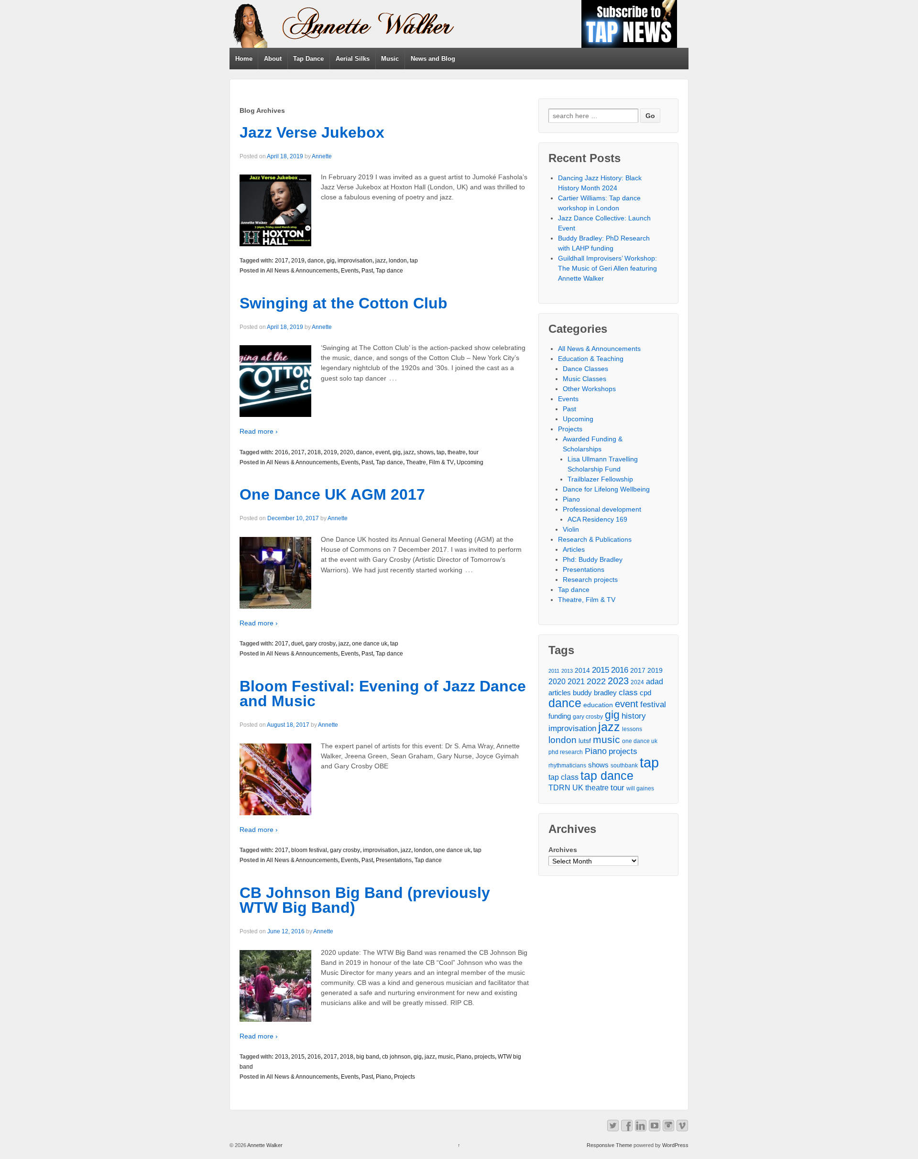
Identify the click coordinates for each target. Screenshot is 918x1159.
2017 (281, 260)
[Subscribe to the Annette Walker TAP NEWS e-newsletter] (629, 23)
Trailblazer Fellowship (600, 479)
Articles (574, 549)
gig (331, 260)
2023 (618, 681)
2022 (596, 681)
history (634, 716)
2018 (314, 452)
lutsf (585, 740)
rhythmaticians (567, 765)
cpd (645, 693)
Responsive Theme (609, 1145)
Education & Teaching (590, 358)
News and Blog (433, 58)
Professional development (602, 509)
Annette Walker (264, 1145)
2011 (553, 671)
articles (559, 693)
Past (367, 270)
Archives (562, 849)
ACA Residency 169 (597, 519)
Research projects (590, 579)
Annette (322, 156)
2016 (281, 452)
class (628, 692)
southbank (624, 765)
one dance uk (369, 643)
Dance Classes (585, 368)
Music (390, 58)
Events (350, 270)
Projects (404, 1076)
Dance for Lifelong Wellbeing (606, 489)
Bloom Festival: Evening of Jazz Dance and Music (383, 694)
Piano (463, 1056)
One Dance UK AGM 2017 (332, 494)
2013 (281, 1056)
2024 (637, 682)
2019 (298, 260)
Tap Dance (308, 58)
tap (414, 260)
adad (654, 682)
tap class (563, 777)
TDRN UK (565, 788)
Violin (571, 529)
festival (653, 704)
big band (367, 1056)
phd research (565, 752)
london (398, 260)
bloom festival (309, 850)
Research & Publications (595, 539)
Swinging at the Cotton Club (344, 303)
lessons (632, 729)
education (598, 705)
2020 (346, 452)
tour (474, 452)
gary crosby (321, 643)
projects (484, 1056)
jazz (380, 260)
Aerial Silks (353, 58)
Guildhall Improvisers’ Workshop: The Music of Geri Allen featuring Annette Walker (607, 268)
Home (243, 58)
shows (425, 452)
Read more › (259, 431)
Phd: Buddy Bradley (593, 559)
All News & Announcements (302, 270)
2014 (582, 670)
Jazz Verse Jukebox (312, 132)
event (382, 452)
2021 (576, 682)
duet (297, 643)
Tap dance (389, 270)
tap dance (607, 776)
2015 (298, 1056)
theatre (457, 452)
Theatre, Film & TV (430, 462)
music (445, 1056)
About (273, 58)
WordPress (675, 1145)
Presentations (394, 860)
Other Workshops (589, 389)
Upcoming (470, 462)
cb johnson (396, 1056)
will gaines (640, 788)
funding (559, 716)
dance (315, 260)
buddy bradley (595, 693)
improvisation (355, 260)
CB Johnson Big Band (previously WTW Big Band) (365, 900)
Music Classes (584, 379)
